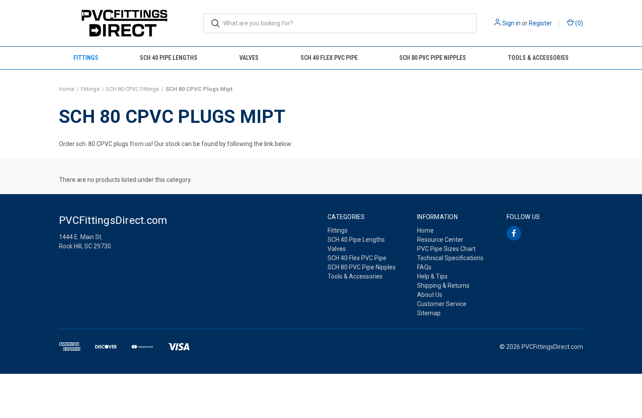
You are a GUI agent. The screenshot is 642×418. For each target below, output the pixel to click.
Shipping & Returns (443, 285)
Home (425, 230)
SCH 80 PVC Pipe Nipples (432, 57)
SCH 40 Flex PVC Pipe (329, 57)
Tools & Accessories (538, 57)
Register (540, 23)
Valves (249, 57)
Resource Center (440, 239)
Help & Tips (432, 276)
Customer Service (441, 303)
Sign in (511, 23)
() (578, 23)
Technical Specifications (450, 257)
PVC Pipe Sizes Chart (446, 248)
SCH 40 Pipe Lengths (168, 57)
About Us (429, 294)
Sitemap (429, 313)
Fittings (85, 57)
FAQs (424, 267)
